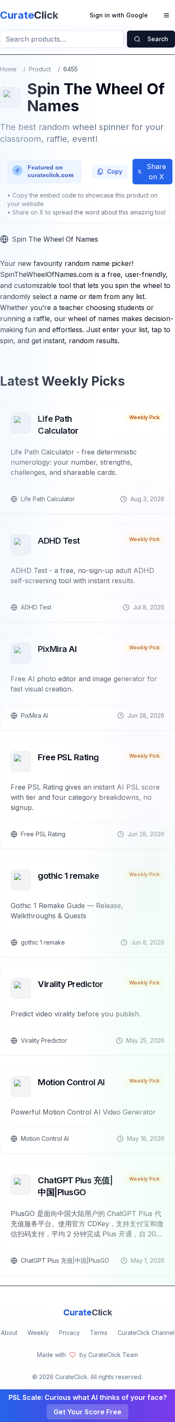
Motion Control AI (71, 1082)
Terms (98, 1332)
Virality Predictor (70, 984)
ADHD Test (59, 541)
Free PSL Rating (68, 757)
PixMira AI (57, 649)
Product (40, 69)
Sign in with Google (119, 15)
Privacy (69, 1332)
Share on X (156, 171)
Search (157, 38)
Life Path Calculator (58, 425)
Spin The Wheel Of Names (55, 239)
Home (8, 69)
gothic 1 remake (68, 876)
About (9, 1332)
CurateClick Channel (146, 1332)
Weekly (38, 1332)
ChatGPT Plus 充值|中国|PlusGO (75, 1186)
